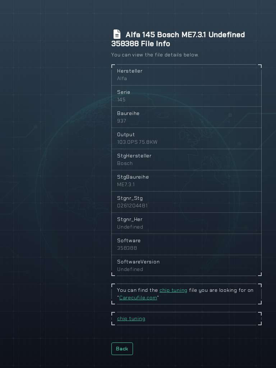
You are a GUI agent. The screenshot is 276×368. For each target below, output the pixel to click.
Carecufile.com (138, 297)
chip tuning (174, 290)
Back (122, 348)
